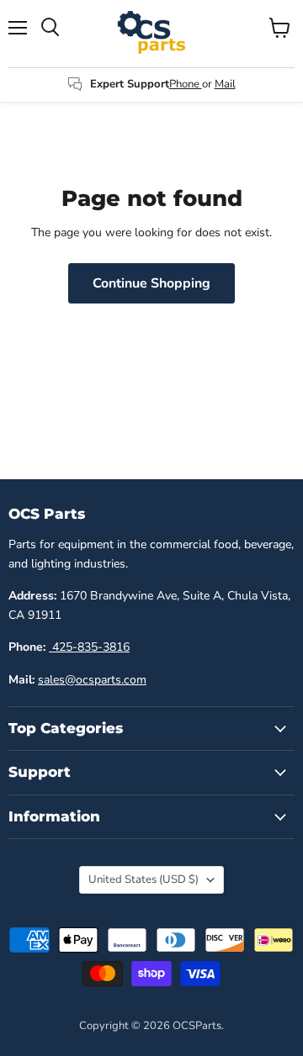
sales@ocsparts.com (92, 680)
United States (143, 879)
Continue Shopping (151, 283)
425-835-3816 (89, 647)
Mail (225, 84)
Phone (185, 84)
